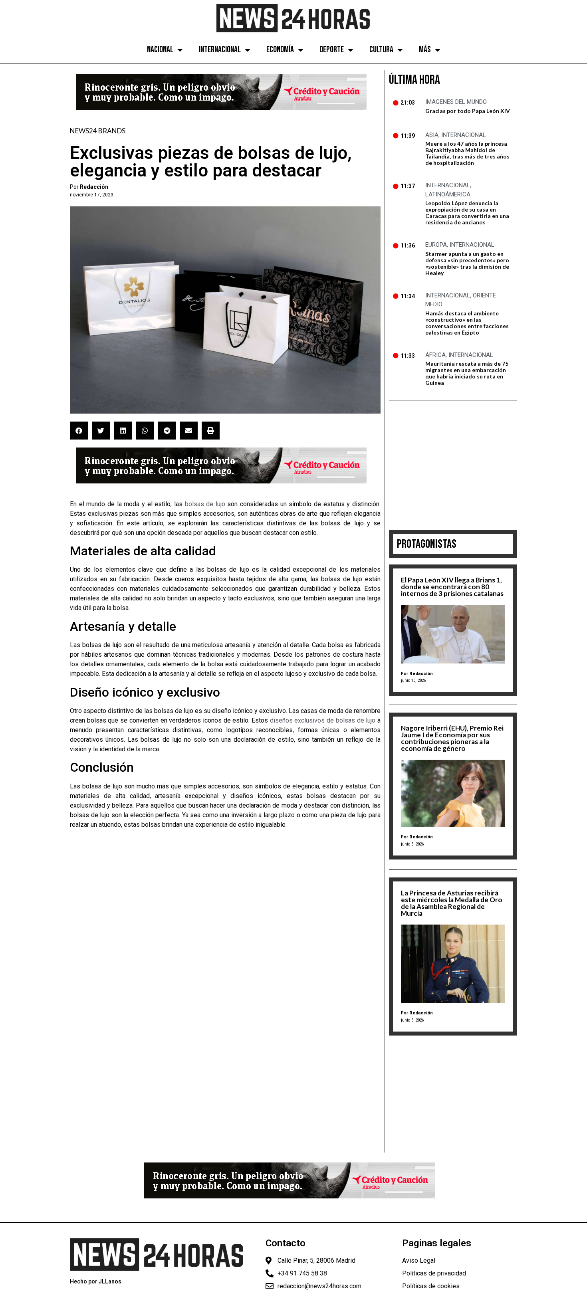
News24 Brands (97, 131)
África (435, 354)
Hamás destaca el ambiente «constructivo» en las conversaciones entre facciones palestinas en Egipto (467, 323)
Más (425, 49)
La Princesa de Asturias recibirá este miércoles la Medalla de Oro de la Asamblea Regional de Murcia (451, 903)
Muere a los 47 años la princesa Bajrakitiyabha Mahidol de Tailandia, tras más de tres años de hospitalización (467, 153)
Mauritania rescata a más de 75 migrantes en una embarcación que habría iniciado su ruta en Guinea (466, 373)
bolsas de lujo (205, 504)
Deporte (331, 49)
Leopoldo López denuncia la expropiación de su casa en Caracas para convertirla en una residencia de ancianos (467, 213)
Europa (436, 244)
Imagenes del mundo (456, 101)
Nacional (160, 49)
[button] (79, 431)
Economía (280, 49)
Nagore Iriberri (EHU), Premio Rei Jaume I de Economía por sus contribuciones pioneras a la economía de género (452, 738)
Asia (431, 135)
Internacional (220, 49)
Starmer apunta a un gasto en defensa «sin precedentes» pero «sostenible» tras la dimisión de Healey (467, 263)
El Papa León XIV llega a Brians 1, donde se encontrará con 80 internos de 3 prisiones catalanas (452, 587)
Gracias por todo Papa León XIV (467, 110)
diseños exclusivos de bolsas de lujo (323, 720)
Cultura (381, 49)
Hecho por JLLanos (95, 1281)
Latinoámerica (447, 194)
